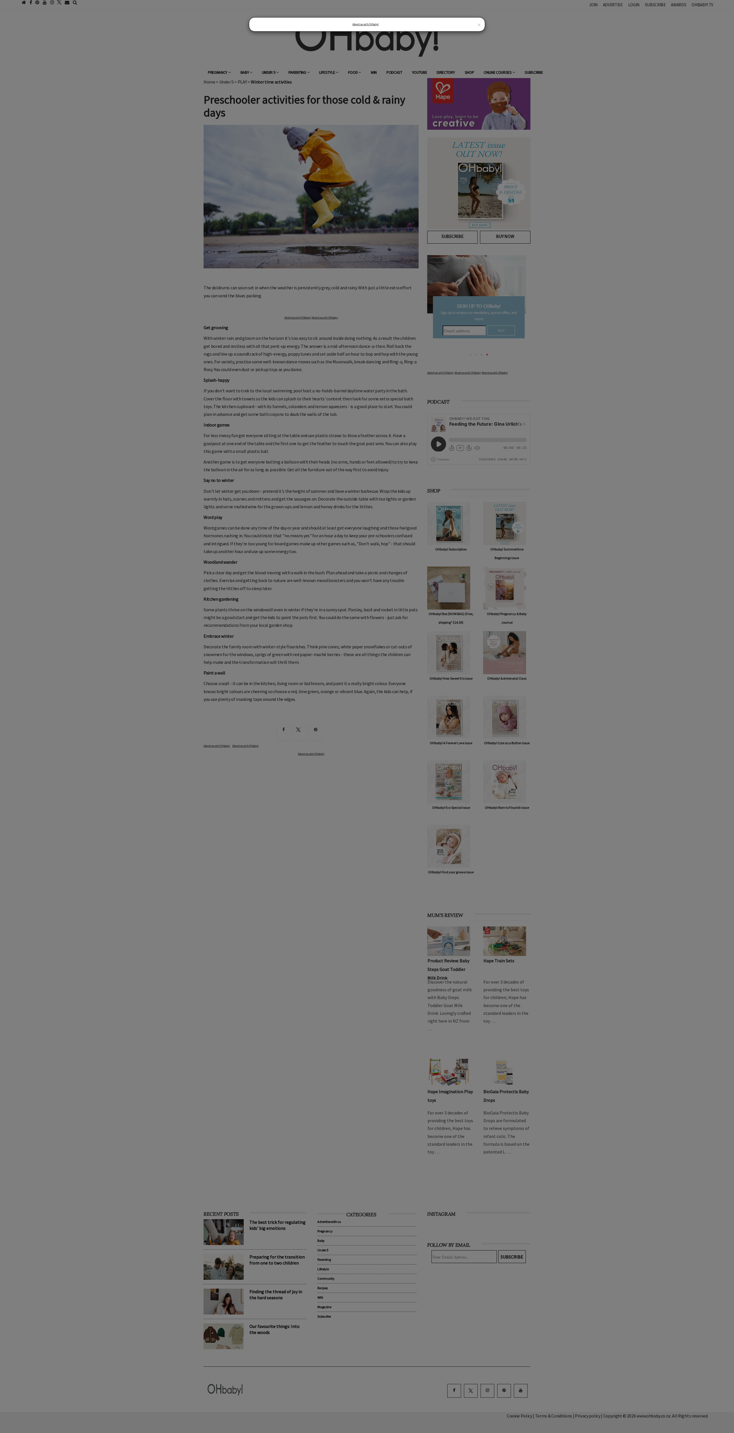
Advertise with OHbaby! (365, 24)
